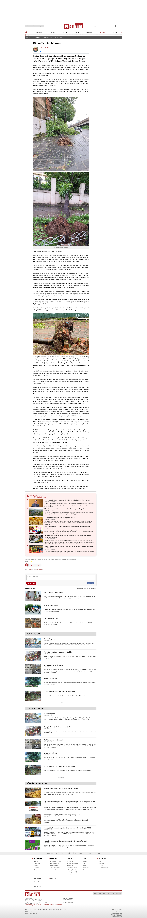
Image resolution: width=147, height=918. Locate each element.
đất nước (36, 569)
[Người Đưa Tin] (53, 894)
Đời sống (89, 32)
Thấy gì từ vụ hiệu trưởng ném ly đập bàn (58, 652)
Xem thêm (61, 703)
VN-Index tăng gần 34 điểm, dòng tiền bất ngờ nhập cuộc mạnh (65, 841)
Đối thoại (36, 867)
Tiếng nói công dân (55, 867)
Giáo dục (85, 863)
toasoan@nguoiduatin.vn (31, 913)
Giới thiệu (102, 893)
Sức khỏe (101, 863)
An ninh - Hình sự (54, 870)
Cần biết (101, 865)
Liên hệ (28, 26)
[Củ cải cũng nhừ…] (33, 643)
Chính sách (37, 863)
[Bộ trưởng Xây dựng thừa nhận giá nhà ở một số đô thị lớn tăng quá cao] (36, 503)
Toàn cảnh (38, 32)
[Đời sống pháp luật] (106, 915)
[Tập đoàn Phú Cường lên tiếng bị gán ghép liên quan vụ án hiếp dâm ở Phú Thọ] (33, 806)
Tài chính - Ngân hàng (72, 863)
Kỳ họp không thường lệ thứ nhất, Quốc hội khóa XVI (54, 34)
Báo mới (118, 893)
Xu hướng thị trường (72, 870)
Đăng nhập (90, 583)
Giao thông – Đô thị (88, 870)
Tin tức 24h (110, 893)
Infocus (115, 32)
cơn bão (31, 569)
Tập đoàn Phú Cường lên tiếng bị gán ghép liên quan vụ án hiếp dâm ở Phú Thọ (69, 802)
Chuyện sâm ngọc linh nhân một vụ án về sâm (59, 691)
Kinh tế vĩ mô (70, 865)
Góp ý (33, 26)
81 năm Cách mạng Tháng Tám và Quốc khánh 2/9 (78, 34)
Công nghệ (69, 874)
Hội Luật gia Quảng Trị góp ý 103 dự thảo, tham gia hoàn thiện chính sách (67, 526)
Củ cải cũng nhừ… (50, 639)
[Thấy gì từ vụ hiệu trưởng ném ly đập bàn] (33, 656)
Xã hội (77, 32)
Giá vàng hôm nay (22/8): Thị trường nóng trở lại (59, 517)
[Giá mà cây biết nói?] (33, 682)
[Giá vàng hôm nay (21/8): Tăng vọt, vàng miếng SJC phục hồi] (33, 819)
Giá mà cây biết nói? (50, 678)
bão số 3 (41, 569)
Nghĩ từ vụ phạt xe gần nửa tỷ (54, 665)
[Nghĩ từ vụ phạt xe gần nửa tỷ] (33, 669)
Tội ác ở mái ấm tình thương (53, 592)
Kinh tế (65, 32)
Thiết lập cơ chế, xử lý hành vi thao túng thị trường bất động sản (64, 509)
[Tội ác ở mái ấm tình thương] (33, 596)
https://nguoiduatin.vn (29, 898)
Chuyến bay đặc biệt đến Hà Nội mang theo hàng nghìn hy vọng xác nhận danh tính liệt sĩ (68, 547)
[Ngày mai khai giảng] (33, 609)
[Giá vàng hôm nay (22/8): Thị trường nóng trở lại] (36, 521)
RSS (95, 893)
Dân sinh (85, 861)
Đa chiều (102, 32)
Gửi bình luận (31, 583)
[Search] (111, 26)
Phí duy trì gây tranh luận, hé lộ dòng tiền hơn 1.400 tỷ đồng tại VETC (67, 828)
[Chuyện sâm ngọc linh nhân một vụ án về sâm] (33, 696)
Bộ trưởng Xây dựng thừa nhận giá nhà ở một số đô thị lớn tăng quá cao (67, 500)
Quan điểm (37, 37)
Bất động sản (70, 861)
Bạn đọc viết (58, 37)
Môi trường (86, 867)
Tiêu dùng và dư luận (72, 872)
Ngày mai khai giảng (51, 605)
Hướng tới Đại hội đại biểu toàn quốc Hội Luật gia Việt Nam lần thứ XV (106, 34)
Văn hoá (85, 865)
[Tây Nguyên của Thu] (33, 623)
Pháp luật (52, 32)
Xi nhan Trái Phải (47, 37)
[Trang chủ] (73, 26)
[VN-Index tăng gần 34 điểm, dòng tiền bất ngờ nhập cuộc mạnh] (33, 845)
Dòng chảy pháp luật (55, 861)
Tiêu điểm (36, 861)
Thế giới (36, 870)
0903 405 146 (29, 911)
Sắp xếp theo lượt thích (81, 588)
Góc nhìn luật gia (54, 863)
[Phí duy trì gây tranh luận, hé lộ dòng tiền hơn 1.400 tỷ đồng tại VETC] (33, 832)
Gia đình (101, 861)
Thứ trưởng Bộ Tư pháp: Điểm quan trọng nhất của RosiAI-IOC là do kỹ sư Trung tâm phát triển (67, 536)
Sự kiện (36, 865)
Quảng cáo (40, 26)
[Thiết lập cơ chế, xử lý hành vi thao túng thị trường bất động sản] (36, 512)
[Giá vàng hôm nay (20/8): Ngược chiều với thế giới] (33, 793)
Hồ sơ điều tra (54, 865)
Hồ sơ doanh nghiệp (72, 867)
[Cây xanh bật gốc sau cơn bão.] (61, 209)
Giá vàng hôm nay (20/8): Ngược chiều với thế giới (61, 788)
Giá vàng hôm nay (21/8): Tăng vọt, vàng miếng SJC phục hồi (64, 815)
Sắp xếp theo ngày (92, 588)
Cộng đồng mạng (103, 867)
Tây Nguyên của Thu (51, 618)
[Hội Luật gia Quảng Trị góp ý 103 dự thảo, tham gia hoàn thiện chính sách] (36, 530)
